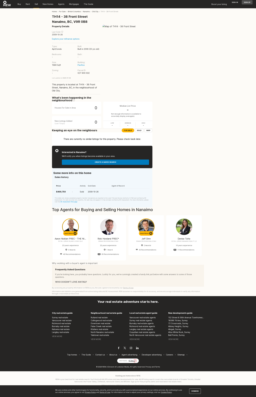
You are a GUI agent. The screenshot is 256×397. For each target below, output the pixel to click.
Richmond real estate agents (142, 326)
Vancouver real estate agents (142, 317)
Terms (157, 367)
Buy (19, 4)
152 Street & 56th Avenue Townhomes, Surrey (186, 317)
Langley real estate (60, 332)
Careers (169, 355)
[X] (125, 348)
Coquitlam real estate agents (142, 332)
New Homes (48, 4)
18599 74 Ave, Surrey (178, 320)
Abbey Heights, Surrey (178, 326)
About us (113, 355)
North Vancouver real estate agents (145, 335)
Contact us (100, 355)
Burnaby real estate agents (141, 323)
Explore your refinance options (65, 39)
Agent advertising (129, 355)
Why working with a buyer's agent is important (75, 263)
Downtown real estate (100, 323)
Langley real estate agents (141, 329)
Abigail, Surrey (174, 329)
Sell (36, 4)
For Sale (128, 130)
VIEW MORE (57, 336)
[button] (62, 32)
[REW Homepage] (7, 4)
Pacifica (81, 65)
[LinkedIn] (137, 348)
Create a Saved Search (105, 162)
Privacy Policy (90, 392)
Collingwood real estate (101, 320)
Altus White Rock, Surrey (179, 332)
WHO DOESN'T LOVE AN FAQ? (71, 282)
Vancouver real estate (62, 320)
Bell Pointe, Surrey (176, 335)
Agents (61, 4)
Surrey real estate (60, 317)
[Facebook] (118, 348)
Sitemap (181, 355)
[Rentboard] (133, 360)
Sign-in (235, 2)
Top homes (72, 355)
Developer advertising (152, 355)
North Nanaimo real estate (102, 332)
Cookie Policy (166, 392)
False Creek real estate (101, 326)
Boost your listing (219, 4)
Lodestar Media (123, 367)
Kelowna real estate (61, 329)
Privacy (148, 367)
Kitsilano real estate (99, 329)
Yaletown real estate (100, 335)
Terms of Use (128, 288)
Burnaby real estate (60, 326)
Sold (139, 130)
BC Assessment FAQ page (69, 202)
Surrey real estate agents (140, 320)
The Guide (88, 4)
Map (148, 130)
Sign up (247, 2)
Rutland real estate (99, 317)
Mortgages (74, 4)
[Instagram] (131, 348)
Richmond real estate (61, 323)
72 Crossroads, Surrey (178, 323)
